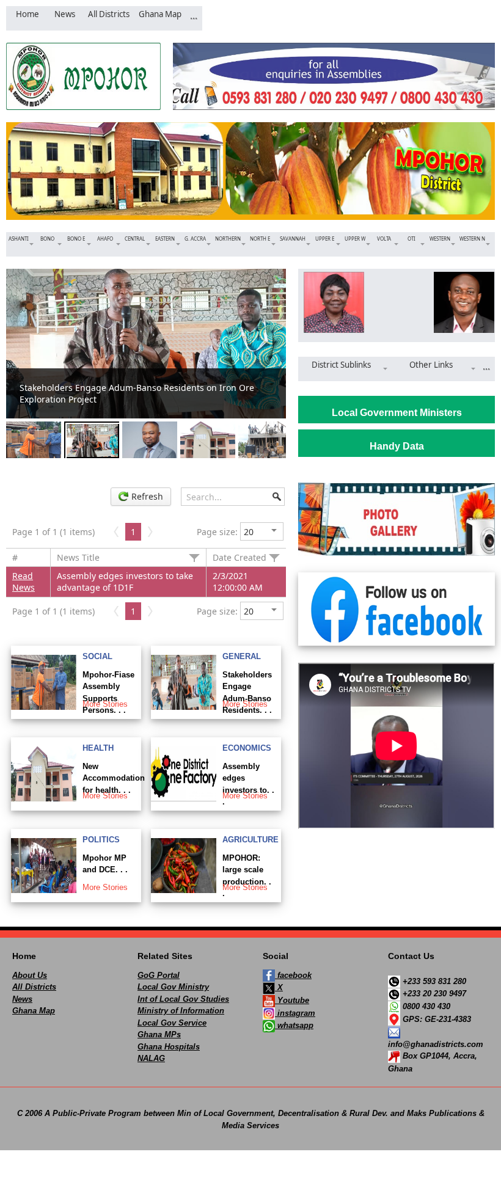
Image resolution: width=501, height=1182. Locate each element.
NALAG (151, 1058)
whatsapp (294, 1025)
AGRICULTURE (250, 839)
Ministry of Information (180, 1010)
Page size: (217, 532)
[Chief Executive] (331, 302)
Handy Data (397, 446)
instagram (295, 1013)
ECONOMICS (246, 748)
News (22, 999)
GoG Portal (158, 975)
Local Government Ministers (397, 412)
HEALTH (98, 748)
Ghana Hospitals (168, 1046)
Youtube (292, 1000)
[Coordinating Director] (462, 302)
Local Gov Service (172, 1022)
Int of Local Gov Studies (183, 999)
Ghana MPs (159, 1034)
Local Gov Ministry (173, 986)
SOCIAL (97, 656)
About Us (29, 975)
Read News (23, 581)
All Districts (34, 986)
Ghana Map (33, 1010)
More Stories (105, 704)
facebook (293, 975)
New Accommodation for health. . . (113, 778)
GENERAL (241, 656)
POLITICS (101, 839)
